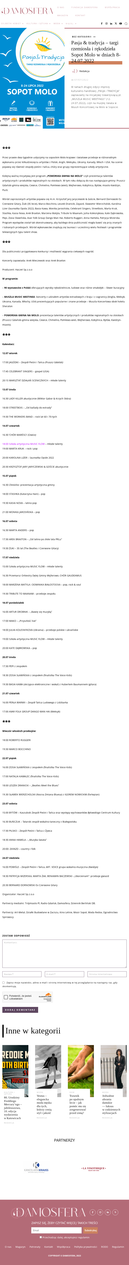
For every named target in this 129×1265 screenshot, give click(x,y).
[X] (116, 23)
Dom (72, 1092)
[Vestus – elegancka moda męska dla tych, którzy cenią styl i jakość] (48, 1071)
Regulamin (118, 1246)
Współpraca (63, 1246)
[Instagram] (106, 23)
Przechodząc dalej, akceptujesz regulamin (66, 1237)
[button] (126, 24)
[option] (44, 1171)
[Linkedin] (111, 23)
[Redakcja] (75, 71)
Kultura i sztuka (9, 1093)
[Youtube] (120, 23)
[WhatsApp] (90, 117)
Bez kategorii (82, 37)
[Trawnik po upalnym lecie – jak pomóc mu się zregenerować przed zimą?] (81, 1071)
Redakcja (84, 71)
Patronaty (35, 1246)
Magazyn (20, 1246)
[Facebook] (101, 23)
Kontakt (48, 1246)
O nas (8, 1246)
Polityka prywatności (85, 1246)
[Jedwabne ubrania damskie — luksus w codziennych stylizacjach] (114, 1071)
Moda (40, 1092)
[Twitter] (115, 1212)
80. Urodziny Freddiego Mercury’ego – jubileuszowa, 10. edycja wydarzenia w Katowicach (13, 1108)
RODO (104, 1246)
